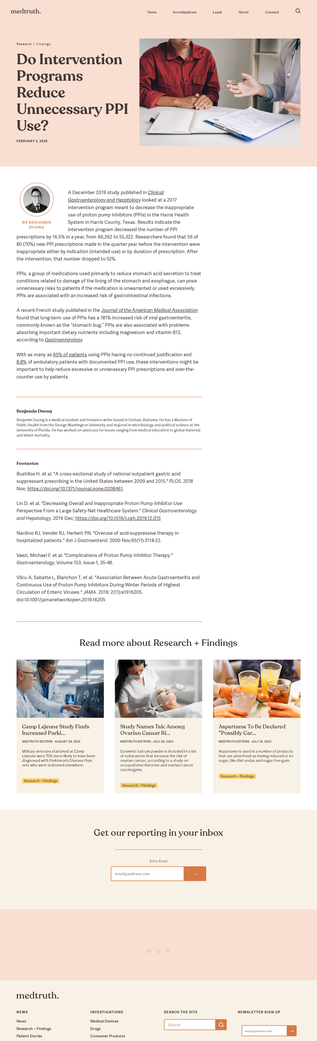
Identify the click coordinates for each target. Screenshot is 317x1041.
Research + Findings (40, 780)
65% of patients (70, 354)
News (21, 1021)
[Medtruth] (38, 998)
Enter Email (158, 861)
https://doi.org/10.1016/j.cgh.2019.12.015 (118, 518)
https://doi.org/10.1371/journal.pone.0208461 (75, 488)
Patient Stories (29, 1035)
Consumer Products (107, 1035)
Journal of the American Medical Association (149, 310)
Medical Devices (104, 1021)
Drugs (95, 1028)
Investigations (106, 1012)
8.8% (22, 361)
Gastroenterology (63, 339)
